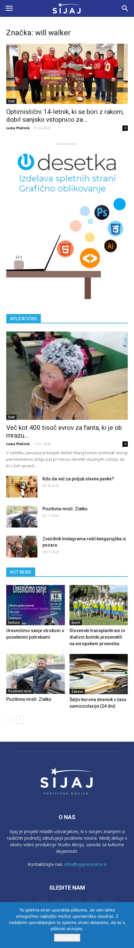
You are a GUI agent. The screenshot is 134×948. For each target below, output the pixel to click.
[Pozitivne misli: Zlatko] (21, 517)
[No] (126, 925)
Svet (11, 101)
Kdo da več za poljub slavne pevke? (78, 478)
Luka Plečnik (18, 127)
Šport (75, 622)
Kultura (14, 622)
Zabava (77, 691)
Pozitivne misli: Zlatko (65, 508)
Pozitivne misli (19, 691)
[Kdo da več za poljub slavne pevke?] (21, 487)
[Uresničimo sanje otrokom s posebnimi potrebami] (35, 605)
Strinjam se (67, 937)
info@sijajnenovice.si (86, 864)
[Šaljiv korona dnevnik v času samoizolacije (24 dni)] (98, 674)
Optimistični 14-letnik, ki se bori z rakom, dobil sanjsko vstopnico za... (65, 115)
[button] (125, 8)
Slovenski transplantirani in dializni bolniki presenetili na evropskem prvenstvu (97, 637)
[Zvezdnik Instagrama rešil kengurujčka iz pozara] (21, 547)
